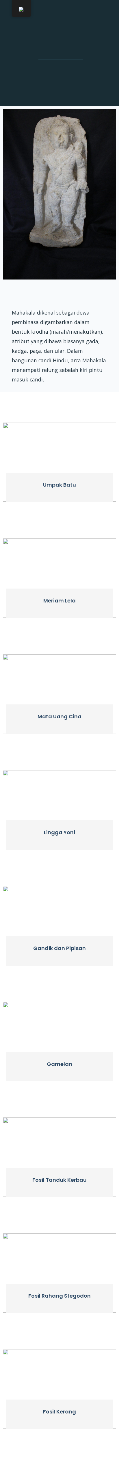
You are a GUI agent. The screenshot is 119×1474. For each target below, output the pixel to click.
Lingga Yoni (59, 832)
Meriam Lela (59, 600)
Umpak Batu (59, 484)
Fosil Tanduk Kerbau (59, 1179)
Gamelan (59, 1064)
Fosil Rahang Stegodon (59, 1295)
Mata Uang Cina (59, 716)
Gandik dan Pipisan (59, 948)
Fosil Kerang (59, 1411)
